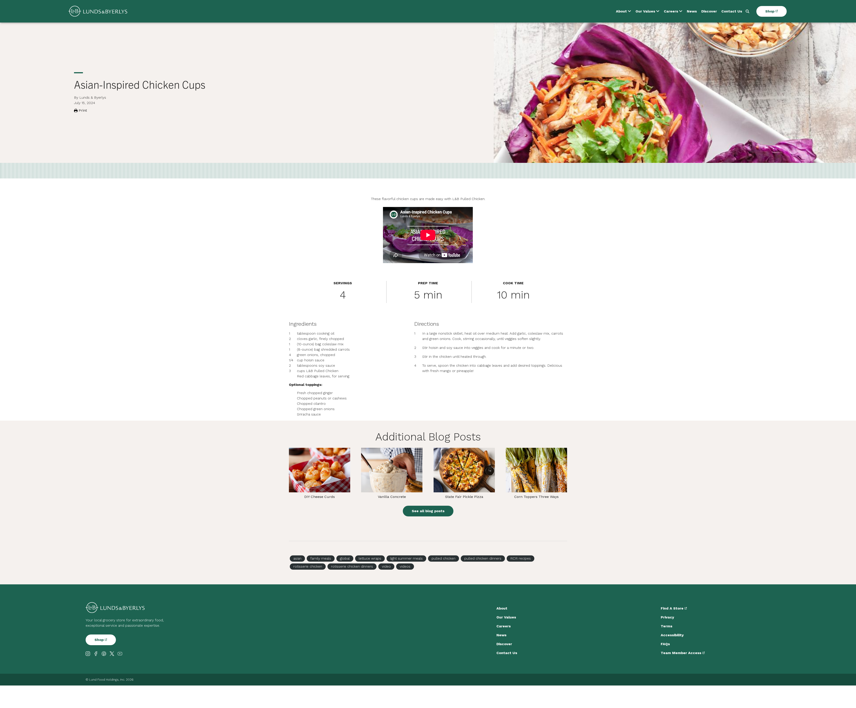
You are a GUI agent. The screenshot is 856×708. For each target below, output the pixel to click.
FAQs (665, 644)
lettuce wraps (370, 558)
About (621, 11)
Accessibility (672, 635)
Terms (666, 626)
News (692, 11)
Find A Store (673, 608)
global (345, 558)
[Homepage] (97, 11)
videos (405, 566)
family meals (320, 558)
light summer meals (406, 558)
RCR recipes (520, 558)
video (386, 566)
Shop (770, 11)
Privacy (667, 617)
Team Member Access (681, 653)
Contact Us (731, 11)
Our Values (645, 11)
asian (297, 558)
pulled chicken (443, 558)
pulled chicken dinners (482, 558)
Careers (671, 11)
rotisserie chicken (307, 566)
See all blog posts (428, 511)
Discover (709, 11)
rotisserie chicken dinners (352, 566)
